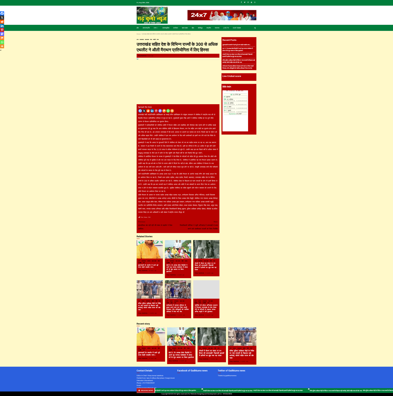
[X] (144, 111)
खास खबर (185, 28)
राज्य (155, 28)
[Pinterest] (156, 111)
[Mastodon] (160, 111)
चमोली (154, 39)
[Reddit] (148, 111)
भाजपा (186, 260)
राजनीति (140, 262)
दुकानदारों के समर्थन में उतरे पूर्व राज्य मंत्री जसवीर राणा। (150, 249)
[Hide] (1, 50)
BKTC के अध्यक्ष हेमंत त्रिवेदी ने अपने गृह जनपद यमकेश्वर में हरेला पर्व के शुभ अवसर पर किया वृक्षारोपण (178, 249)
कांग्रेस (149, 260)
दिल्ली (196, 302)
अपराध (143, 301)
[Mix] (164, 111)
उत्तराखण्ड (142, 39)
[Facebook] (140, 111)
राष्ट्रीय (208, 28)
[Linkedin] (152, 111)
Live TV (226, 28)
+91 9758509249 (148, 383)
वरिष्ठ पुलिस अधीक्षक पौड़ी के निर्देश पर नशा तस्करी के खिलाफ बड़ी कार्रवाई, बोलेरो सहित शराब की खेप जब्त (150, 289)
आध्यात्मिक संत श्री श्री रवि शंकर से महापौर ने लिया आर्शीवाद (155, 225)
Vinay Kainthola (142, 55)
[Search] (255, 28)
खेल (193, 28)
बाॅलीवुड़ (200, 28)
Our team (237, 28)
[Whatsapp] (168, 111)
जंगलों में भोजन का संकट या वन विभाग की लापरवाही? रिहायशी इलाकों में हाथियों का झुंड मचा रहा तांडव (206, 249)
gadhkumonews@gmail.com (146, 388)
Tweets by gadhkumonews (227, 375)
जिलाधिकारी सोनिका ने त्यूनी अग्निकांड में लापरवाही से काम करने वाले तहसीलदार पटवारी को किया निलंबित (199, 225)
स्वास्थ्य (217, 28)
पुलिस (153, 301)
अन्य (138, 39)
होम (138, 28)
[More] (172, 111)
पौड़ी (159, 260)
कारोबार (175, 28)
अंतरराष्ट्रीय (146, 28)
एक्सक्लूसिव (165, 28)
